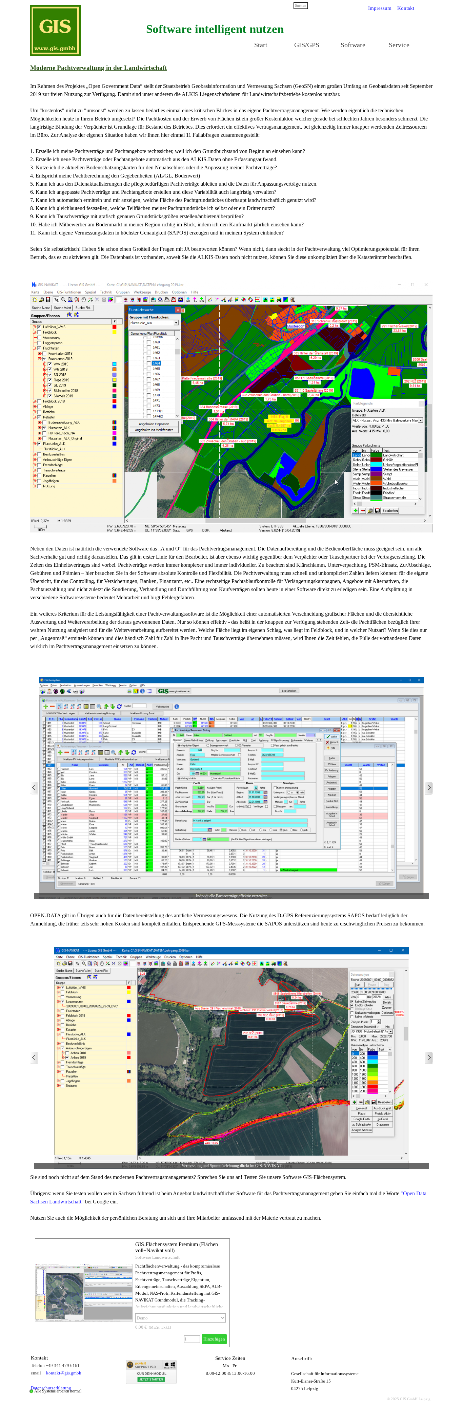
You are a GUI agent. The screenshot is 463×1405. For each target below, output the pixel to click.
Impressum (379, 8)
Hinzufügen (214, 1339)
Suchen (300, 5)
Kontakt (405, 8)
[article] (132, 1292)
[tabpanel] (215, 29)
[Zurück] (34, 788)
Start (260, 45)
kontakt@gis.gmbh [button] (63, 1372)
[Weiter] (429, 788)
